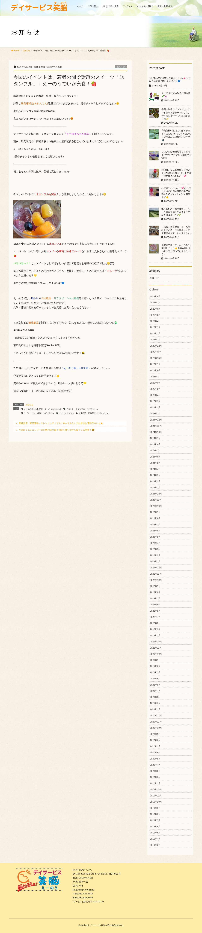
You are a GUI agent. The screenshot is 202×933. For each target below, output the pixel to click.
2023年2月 (155, 555)
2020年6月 (155, 752)
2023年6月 (155, 530)
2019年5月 (155, 832)
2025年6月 (155, 382)
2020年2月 (155, 777)
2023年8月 (155, 518)
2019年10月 (156, 802)
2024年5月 (155, 463)
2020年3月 (155, 771)
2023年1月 (155, 561)
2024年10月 (156, 432)
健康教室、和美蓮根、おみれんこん (94, 413)
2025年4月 (155, 395)
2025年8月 (155, 370)
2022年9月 (155, 586)
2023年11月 (156, 500)
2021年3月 (155, 697)
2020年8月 (155, 740)
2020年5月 (155, 758)
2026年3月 (155, 327)
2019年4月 (155, 839)
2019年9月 (155, 808)
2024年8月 (155, 444)
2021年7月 (155, 672)
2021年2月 (155, 703)
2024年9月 (155, 438)
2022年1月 (155, 635)
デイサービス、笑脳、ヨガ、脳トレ (39, 413)
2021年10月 (156, 654)
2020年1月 (155, 783)
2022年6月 (155, 604)
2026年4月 (155, 321)
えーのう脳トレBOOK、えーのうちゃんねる (43, 409)
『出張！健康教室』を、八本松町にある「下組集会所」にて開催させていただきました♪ (176, 230)
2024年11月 (156, 426)
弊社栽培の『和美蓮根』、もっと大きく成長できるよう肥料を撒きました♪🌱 (175, 212)
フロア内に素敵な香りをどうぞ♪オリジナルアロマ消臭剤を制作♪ (176, 154)
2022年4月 (155, 617)
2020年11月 (156, 721)
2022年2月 (155, 629)
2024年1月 (155, 487)
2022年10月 (156, 580)
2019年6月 (155, 826)
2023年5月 (155, 537)
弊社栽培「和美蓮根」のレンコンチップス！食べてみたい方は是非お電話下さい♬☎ (61, 423)
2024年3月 (155, 475)
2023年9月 (155, 512)
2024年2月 (155, 481)
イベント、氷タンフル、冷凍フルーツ (82, 409)
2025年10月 (156, 358)
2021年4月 (155, 691)
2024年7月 (155, 450)
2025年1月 (155, 413)
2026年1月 (155, 339)
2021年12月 (156, 641)
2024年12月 (156, 419)
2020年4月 (155, 765)
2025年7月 (155, 376)
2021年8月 (155, 666)
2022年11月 (156, 574)
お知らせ (121, 67)
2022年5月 (155, 611)
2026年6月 (155, 309)
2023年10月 (156, 506)
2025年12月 (156, 346)
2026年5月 (155, 315)
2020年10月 (156, 728)
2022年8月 (155, 592)
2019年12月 (156, 789)
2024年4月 (155, 469)
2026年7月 (155, 302)
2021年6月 (155, 678)
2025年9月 (155, 364)
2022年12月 (156, 567)
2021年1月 (155, 709)
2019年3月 (155, 845)
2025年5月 (155, 389)
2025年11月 (156, 352)
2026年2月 (155, 333)
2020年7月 (155, 746)
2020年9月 (155, 734)
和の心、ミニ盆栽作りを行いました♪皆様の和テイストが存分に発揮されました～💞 (176, 172)
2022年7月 (155, 598)
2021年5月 (155, 684)
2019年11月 (156, 795)
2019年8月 (155, 814)
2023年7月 (155, 524)
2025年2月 (155, 407)
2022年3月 (155, 623)
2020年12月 (156, 715)
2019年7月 (155, 820)
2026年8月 (155, 296)
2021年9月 (155, 660)
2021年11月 (156, 647)
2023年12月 (156, 493)
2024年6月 (155, 456)
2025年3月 (155, 401)
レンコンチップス (66, 413)
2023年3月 (155, 549)
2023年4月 (155, 543)
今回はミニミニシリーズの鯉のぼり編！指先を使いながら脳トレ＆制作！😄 (56, 430)
